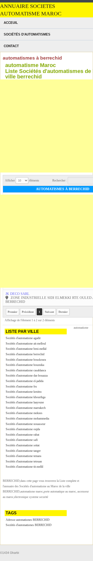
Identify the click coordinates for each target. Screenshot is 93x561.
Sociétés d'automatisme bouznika (25, 365)
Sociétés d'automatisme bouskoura (26, 359)
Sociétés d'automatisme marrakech (26, 408)
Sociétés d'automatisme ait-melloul (26, 343)
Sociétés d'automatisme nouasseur (25, 424)
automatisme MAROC (31, 13)
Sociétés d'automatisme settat (22, 445)
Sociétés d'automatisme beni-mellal (26, 349)
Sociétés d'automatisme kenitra (23, 391)
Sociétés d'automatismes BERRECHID (29, 525)
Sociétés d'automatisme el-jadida (24, 381)
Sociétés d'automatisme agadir (23, 338)
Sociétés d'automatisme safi (22, 440)
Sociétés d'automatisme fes (21, 386)
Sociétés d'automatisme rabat (22, 434)
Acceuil (11, 23)
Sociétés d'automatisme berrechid (25, 354)
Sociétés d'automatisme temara (23, 456)
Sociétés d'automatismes (27, 34)
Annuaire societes (27, 6)
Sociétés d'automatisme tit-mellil (24, 466)
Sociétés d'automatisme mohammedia (27, 418)
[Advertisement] (46, 126)
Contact (11, 46)
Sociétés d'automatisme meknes (24, 413)
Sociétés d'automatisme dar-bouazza (27, 375)
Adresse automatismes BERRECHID (28, 520)
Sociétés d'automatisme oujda (23, 429)
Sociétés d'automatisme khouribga (25, 397)
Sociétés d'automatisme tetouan (24, 461)
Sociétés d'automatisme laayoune (25, 402)
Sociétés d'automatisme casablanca (26, 370)
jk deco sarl (17, 294)
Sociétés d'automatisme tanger (23, 451)
